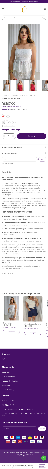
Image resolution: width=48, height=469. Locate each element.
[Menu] (3, 9)
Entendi (42, 466)
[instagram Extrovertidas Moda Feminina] (3, 359)
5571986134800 (8, 401)
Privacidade (6, 385)
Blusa (7, 95)
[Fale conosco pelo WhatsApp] (43, 458)
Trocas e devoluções (10, 381)
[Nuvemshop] (24, 456)
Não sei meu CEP (7, 163)
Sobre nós (5, 372)
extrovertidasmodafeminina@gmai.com (17, 409)
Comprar (11, 332)
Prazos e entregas (9, 390)
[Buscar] (43, 17)
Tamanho (5, 120)
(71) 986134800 (8, 405)
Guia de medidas (8, 377)
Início (3, 95)
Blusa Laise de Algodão (17, 95)
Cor (3, 114)
